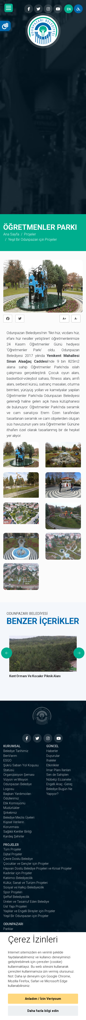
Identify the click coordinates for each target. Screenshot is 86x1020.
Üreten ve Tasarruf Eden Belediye (26, 902)
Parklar (8, 929)
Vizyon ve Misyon (15, 779)
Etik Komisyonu (14, 803)
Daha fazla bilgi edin (43, 1011)
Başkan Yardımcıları (17, 794)
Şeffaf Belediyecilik (16, 897)
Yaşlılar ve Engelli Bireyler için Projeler (29, 911)
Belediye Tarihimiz (15, 751)
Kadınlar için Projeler (17, 873)
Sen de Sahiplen (57, 775)
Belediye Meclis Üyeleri (18, 817)
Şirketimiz (10, 813)
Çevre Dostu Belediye (18, 859)
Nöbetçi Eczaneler (58, 779)
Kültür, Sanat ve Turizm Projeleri (25, 883)
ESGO (7, 760)
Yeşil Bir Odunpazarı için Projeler (26, 916)
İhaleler (51, 760)
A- (76, 318)
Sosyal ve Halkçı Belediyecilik (23, 887)
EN (69, 9)
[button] (8, 8)
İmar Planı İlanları (58, 770)
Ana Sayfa (11, 234)
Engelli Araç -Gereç (59, 784)
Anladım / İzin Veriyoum (43, 999)
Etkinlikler (52, 765)
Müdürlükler (11, 808)
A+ (64, 318)
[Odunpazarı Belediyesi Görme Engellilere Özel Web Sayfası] (78, 8)
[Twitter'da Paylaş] (21, 318)
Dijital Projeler (12, 854)
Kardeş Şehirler (13, 836)
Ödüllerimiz (11, 798)
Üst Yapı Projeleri (15, 906)
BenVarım (10, 756)
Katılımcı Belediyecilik (18, 878)
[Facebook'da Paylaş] (9, 318)
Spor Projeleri (12, 892)
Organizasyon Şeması (18, 775)
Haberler (52, 751)
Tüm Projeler (12, 849)
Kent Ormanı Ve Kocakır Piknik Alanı (35, 676)
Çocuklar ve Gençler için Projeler (26, 864)
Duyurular (53, 756)
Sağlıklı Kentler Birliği (17, 832)
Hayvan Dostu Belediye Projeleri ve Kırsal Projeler (37, 868)
